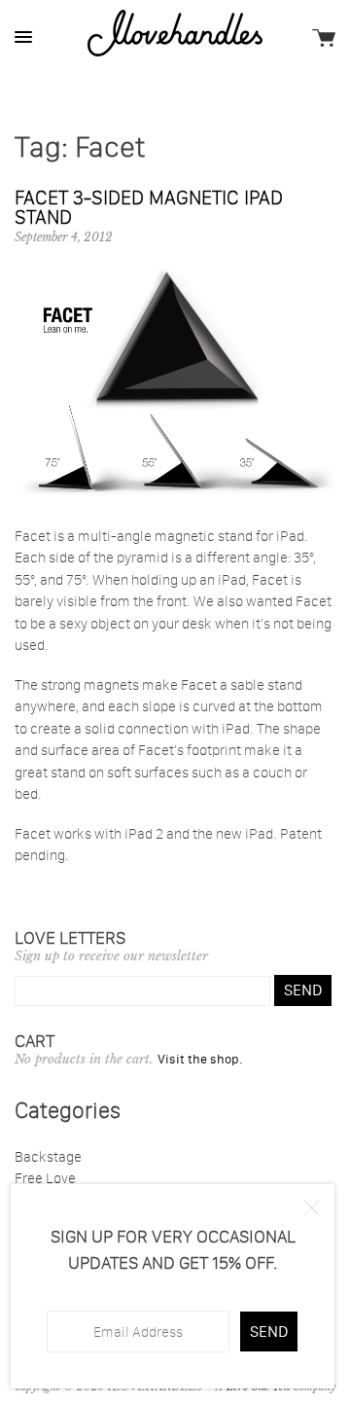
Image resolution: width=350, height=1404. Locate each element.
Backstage (48, 1156)
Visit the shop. (200, 1058)
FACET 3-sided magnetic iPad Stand (149, 207)
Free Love (45, 1178)
